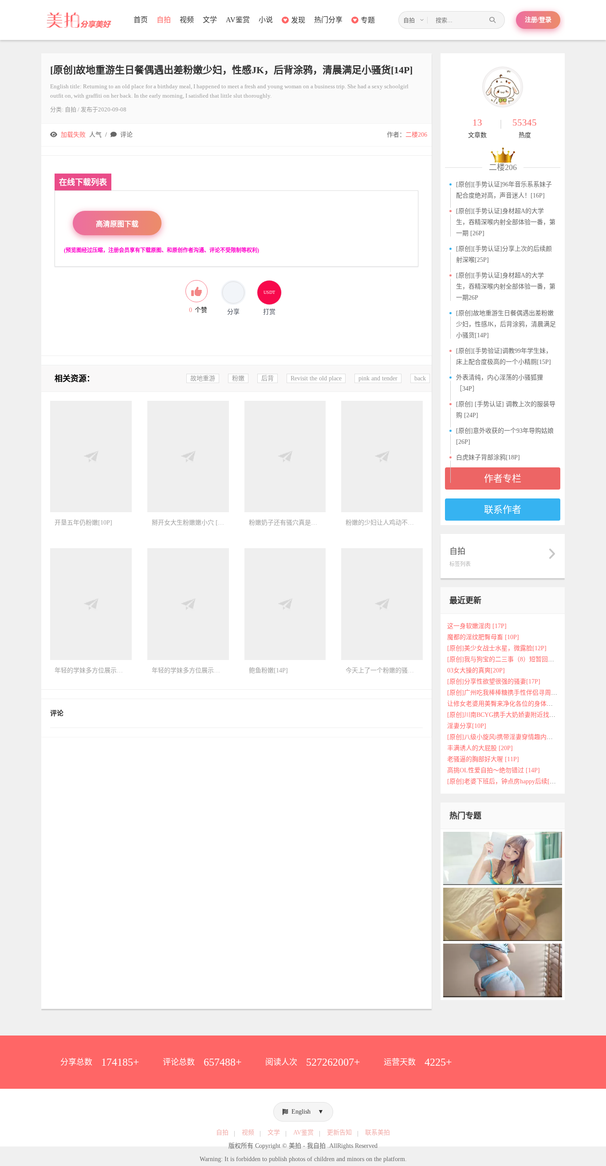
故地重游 (202, 378)
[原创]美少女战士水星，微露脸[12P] (497, 648)
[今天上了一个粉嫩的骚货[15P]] (382, 604)
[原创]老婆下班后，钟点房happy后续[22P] (504, 781)
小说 (266, 20)
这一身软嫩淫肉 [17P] (477, 626)
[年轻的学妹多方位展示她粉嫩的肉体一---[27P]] (91, 604)
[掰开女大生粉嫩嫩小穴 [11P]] (188, 457)
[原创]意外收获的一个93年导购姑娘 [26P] (505, 436)
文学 (210, 20)
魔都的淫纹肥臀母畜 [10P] (483, 637)
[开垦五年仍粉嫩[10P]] (91, 457)
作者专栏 (502, 478)
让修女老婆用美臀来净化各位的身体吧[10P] (507, 703)
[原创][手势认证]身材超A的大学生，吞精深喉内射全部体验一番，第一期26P (505, 286)
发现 (298, 20)
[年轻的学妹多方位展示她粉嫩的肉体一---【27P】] (188, 604)
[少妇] (502, 857)
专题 (368, 20)
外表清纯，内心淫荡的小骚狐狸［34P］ (499, 383)
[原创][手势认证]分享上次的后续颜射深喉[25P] (504, 254)
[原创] (502, 970)
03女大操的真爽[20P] (476, 670)
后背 (267, 378)
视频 (187, 20)
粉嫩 (238, 378)
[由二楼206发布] (502, 87)
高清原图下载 (117, 224)
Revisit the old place (316, 378)
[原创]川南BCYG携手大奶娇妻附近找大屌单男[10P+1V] (523, 714)
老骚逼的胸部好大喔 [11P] (483, 759)
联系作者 (502, 509)
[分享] (233, 292)
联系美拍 (377, 1132)
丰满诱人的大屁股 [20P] (480, 748)
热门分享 (328, 20)
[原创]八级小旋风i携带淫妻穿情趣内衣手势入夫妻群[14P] (525, 737)
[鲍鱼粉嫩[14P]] (285, 604)
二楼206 (416, 134)
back (420, 378)
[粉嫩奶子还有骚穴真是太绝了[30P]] (285, 457)
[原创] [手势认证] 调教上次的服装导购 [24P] (505, 410)
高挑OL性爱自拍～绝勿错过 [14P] (493, 770)
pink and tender (377, 378)
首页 (141, 20)
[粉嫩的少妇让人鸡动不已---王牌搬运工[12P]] (382, 457)
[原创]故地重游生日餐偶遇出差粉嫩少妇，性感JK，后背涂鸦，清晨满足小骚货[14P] (506, 324)
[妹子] (502, 914)
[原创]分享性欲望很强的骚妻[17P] (493, 681)
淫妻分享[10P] (466, 726)
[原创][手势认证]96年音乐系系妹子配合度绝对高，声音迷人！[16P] (504, 190)
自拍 (164, 20)
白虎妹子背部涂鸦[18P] (488, 457)
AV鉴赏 (238, 20)
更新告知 (339, 1132)
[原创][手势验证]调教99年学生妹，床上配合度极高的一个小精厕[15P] (504, 356)
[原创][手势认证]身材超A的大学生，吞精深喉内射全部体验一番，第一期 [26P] (505, 222)
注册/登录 (538, 19)
